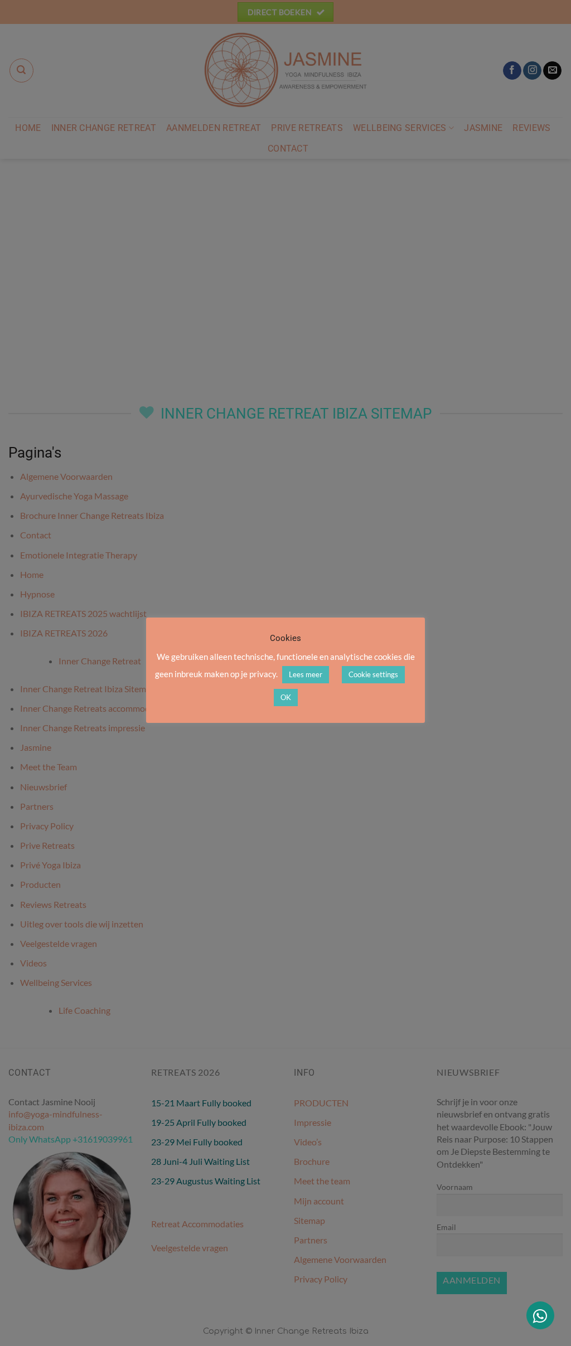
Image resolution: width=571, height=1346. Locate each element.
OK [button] (285, 697)
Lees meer (305, 674)
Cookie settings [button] (373, 674)
